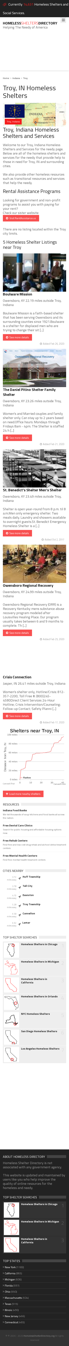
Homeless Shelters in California (34, 980)
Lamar (26, 922)
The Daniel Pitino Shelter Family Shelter (29, 392)
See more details (18, 337)
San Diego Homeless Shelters (39, 1031)
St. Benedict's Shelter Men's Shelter (32, 490)
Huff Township (31, 876)
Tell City (27, 886)
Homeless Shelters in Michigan (40, 961)
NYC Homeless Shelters (35, 1014)
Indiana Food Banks (15, 810)
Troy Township (31, 904)
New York (10, 1267)
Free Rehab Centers (15, 840)
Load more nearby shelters (24, 794)
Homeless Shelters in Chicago (39, 944)
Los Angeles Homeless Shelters (40, 1048)
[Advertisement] (34, 52)
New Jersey (11, 1316)
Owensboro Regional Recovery (28, 585)
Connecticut (11, 1322)
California (10, 1273)
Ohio (7, 1292)
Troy (25, 78)
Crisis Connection (17, 677)
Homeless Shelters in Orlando (39, 996)
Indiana (16, 78)
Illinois (8, 1310)
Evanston (28, 895)
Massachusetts (13, 1298)
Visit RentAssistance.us (22, 218)
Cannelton (29, 913)
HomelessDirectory (30, 23)
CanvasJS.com (60, 784)
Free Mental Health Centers (20, 855)
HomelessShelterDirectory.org (39, 1336)
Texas (8, 1304)
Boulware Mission (17, 294)
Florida (9, 1285)
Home (6, 78)
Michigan (10, 1279)
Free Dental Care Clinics (17, 825)
